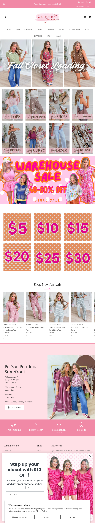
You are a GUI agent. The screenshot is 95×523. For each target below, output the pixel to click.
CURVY (49, 36)
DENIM (39, 29)
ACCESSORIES (74, 29)
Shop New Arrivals (47, 285)
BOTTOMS (38, 36)
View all (47, 289)
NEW (18, 29)
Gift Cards (81, 2)
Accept (46, 517)
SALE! (58, 36)
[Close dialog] (90, 456)
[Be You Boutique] (47, 17)
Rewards (88, 2)
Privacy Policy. (41, 511)
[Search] (4, 17)
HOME (8, 29)
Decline (72, 517)
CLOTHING (28, 29)
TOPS (86, 29)
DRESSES (50, 29)
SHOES (61, 29)
